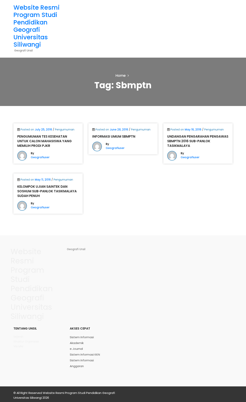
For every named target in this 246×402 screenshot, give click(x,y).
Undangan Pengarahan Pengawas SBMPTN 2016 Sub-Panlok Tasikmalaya (197, 141)
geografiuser (40, 157)
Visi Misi (18, 346)
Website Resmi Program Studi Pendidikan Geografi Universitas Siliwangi (36, 26)
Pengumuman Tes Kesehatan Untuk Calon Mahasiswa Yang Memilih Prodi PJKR (44, 141)
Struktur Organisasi (26, 341)
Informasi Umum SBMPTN (113, 136)
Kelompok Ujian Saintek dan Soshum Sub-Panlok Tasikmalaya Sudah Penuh (47, 191)
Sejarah (18, 337)
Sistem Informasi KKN (85, 354)
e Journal (76, 349)
